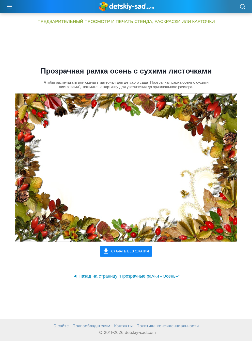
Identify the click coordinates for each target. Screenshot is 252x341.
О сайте (61, 325)
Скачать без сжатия (130, 251)
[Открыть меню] (10, 6)
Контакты (123, 325)
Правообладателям (91, 325)
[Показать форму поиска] (242, 7)
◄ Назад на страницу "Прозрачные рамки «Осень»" (126, 276)
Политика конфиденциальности (168, 325)
